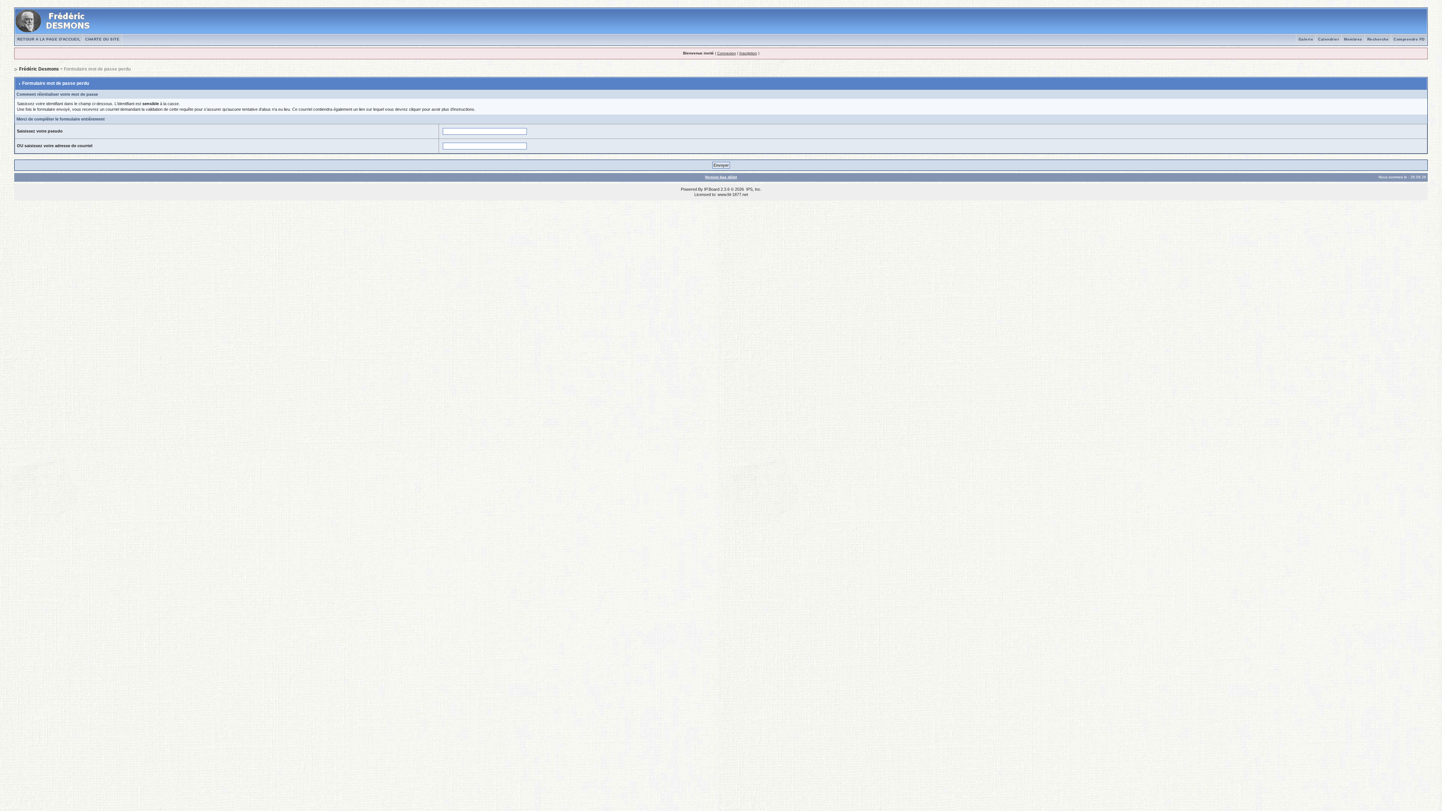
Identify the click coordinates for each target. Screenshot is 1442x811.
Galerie (1306, 39)
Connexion (726, 53)
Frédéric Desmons (39, 69)
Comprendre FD (1409, 39)
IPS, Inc (753, 189)
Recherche (1378, 39)
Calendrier (1328, 39)
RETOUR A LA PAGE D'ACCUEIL (48, 39)
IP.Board (711, 189)
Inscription (748, 53)
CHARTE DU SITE (102, 39)
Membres (1353, 39)
